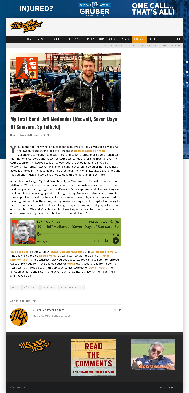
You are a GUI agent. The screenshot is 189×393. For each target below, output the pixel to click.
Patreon (164, 45)
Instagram (129, 45)
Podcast (139, 39)
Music (41, 39)
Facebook (108, 45)
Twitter (118, 45)
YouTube (140, 45)
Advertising (172, 387)
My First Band (19, 251)
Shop (153, 39)
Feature (16, 287)
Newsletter (175, 45)
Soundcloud (152, 45)
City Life (55, 39)
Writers (163, 387)
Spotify (27, 259)
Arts (112, 39)
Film (101, 39)
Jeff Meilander (31, 287)
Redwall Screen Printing (71, 287)
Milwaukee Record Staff (21, 134)
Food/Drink (73, 39)
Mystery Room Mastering (67, 251)
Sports (124, 39)
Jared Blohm (47, 255)
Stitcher (15, 259)
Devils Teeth (97, 267)
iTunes (105, 255)
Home (30, 39)
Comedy (89, 39)
